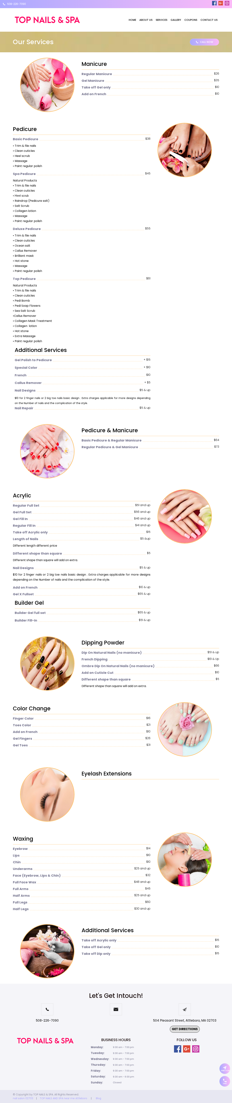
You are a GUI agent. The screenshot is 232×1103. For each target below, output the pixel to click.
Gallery (176, 20)
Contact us (209, 20)
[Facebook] (214, 3)
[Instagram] (227, 3)
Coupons (190, 20)
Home (132, 20)
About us (145, 20)
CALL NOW (206, 42)
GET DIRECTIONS (185, 1029)
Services (161, 20)
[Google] (220, 3)
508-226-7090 (16, 4)
